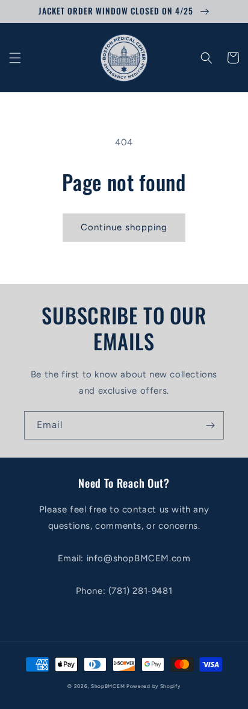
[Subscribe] (210, 425)
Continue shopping (124, 227)
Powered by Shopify (153, 686)
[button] (15, 58)
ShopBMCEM (108, 686)
